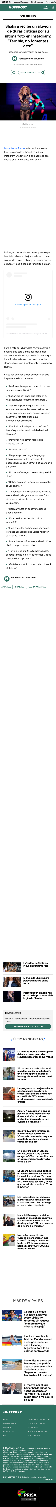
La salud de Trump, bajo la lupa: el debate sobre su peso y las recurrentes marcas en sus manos (35, 1054)
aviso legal (33, 1427)
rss (4, 1435)
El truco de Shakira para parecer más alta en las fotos (36, 980)
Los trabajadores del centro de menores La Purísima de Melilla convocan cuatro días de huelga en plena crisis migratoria (34, 1201)
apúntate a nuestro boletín (28, 1026)
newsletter (8, 1431)
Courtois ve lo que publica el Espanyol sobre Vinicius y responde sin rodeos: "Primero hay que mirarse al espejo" (36, 1319)
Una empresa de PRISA (28, 1493)
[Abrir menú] (4, 7)
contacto (7, 1427)
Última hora (46, 7)
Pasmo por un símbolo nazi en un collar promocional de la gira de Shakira (38, 995)
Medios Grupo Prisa (28, 1499)
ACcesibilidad (34, 1435)
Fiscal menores (37, 2)
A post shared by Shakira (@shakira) (22, 333)
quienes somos (9, 1424)
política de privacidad (37, 1431)
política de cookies (36, 1424)
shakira (19, 587)
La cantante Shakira (14, 148)
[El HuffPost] (18, 7)
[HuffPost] (12, 1411)
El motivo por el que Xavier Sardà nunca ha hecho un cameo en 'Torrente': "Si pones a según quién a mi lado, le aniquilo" (38, 1392)
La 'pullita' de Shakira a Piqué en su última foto (35, 964)
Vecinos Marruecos (21, 2)
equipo (6, 1420)
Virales (28, 16)
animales (6, 587)
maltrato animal (37, 587)
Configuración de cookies (39, 1420)
